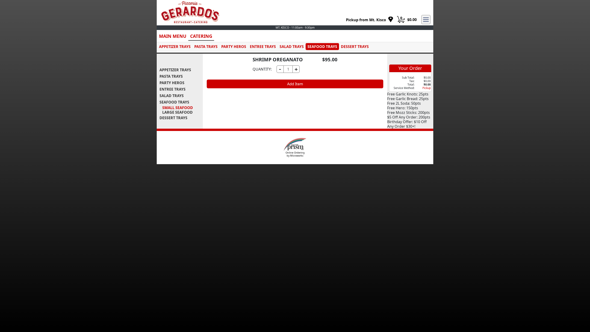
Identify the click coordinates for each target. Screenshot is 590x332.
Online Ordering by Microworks (295, 154)
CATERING (201, 36)
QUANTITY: (262, 69)
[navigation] (369, 19)
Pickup (426, 88)
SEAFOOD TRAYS (322, 46)
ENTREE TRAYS (263, 46)
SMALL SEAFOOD (177, 107)
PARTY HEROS (233, 46)
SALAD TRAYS (292, 46)
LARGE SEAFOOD (177, 112)
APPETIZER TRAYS (175, 46)
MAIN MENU (172, 36)
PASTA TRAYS (206, 46)
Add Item (295, 83)
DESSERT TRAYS (355, 46)
